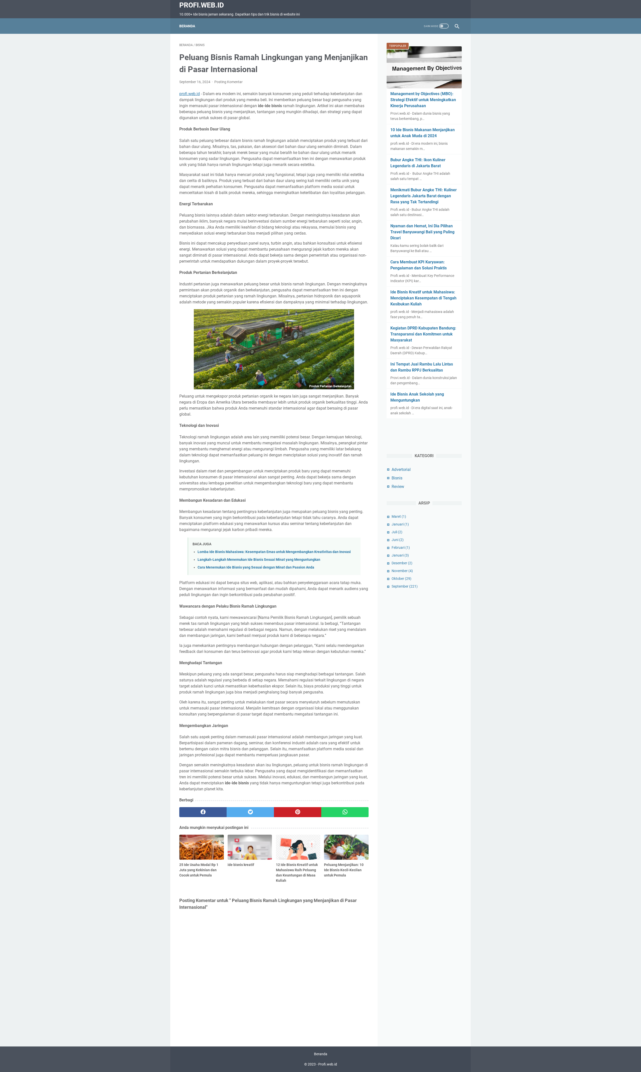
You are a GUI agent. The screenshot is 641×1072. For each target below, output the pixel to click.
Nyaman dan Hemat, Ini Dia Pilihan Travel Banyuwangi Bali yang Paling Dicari (422, 232)
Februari (401, 548)
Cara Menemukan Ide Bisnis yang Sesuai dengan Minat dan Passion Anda (256, 567)
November (402, 571)
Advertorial (401, 469)
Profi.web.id (201, 5)
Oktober (401, 579)
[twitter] (250, 812)
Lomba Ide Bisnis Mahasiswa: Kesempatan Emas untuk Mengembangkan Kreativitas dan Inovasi (274, 552)
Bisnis (397, 478)
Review (398, 486)
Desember (402, 563)
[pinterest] (297, 812)
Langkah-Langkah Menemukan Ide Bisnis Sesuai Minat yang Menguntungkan (259, 560)
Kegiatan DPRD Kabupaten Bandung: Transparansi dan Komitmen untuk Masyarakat (423, 334)
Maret (399, 516)
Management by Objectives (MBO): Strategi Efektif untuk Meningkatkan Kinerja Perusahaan (423, 99)
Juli (397, 532)
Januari (400, 524)
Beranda (187, 26)
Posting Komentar (228, 82)
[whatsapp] (345, 812)
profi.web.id (189, 93)
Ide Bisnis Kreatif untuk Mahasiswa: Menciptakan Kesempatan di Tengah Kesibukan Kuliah (423, 298)
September (405, 586)
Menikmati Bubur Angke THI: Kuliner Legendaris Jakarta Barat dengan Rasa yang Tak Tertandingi (423, 196)
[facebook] (203, 812)
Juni (398, 540)
